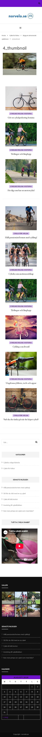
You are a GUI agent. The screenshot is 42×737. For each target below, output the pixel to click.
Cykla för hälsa (14, 35)
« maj (5, 717)
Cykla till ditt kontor (10, 499)
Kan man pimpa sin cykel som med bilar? (18, 511)
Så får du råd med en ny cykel (14, 493)
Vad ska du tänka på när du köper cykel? (21, 419)
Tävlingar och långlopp (21, 153)
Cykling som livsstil (21, 346)
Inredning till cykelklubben (12, 505)
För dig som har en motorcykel (21, 190)
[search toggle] (39, 3)
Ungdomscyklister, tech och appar (21, 383)
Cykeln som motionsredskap (21, 273)
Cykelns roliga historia (21, 113)
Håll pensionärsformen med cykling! (21, 237)
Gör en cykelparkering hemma (21, 117)
